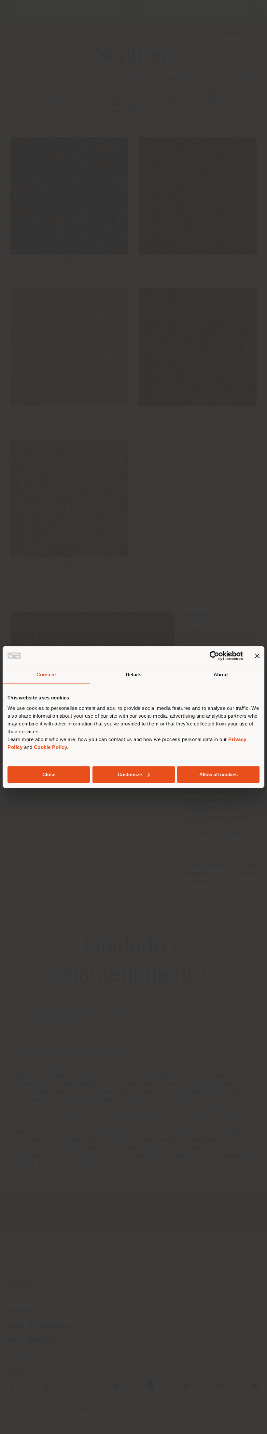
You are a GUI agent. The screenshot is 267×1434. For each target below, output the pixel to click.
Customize (130, 774)
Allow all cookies (218, 774)
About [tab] (221, 674)
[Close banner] (257, 656)
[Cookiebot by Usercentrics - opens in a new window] (214, 656)
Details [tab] (134, 674)
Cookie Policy (50, 747)
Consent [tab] (46, 674)
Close (48, 774)
